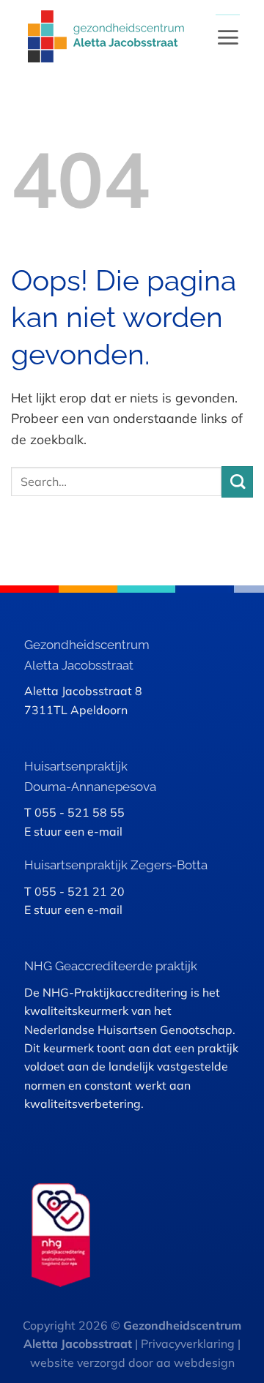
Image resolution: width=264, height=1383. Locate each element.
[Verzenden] (237, 482)
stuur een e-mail (78, 831)
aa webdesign (195, 1362)
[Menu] (228, 36)
